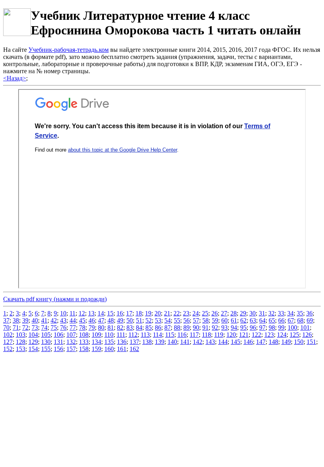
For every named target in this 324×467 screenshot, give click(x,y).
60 (224, 320)
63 (253, 320)
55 (177, 320)
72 (25, 327)
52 (148, 320)
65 (272, 320)
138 (147, 341)
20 (157, 313)
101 (305, 327)
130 (46, 341)
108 (84, 334)
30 (252, 313)
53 (158, 320)
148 (273, 341)
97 (262, 327)
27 (224, 313)
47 (101, 320)
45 (82, 320)
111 (121, 334)
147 (261, 341)
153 (20, 349)
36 (309, 313)
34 (290, 313)
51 (139, 320)
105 (46, 334)
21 (167, 313)
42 (54, 320)
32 (271, 313)
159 (96, 349)
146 (248, 341)
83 (129, 327)
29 (243, 313)
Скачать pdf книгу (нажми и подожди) (55, 299)
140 (172, 341)
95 (243, 327)
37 (6, 320)
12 (82, 313)
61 (234, 320)
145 (235, 341)
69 (310, 320)
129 (33, 341)
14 (101, 313)
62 (243, 320)
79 (92, 327)
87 (167, 327)
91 (205, 327)
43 (63, 320)
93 (224, 327)
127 (8, 341)
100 (292, 327)
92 (215, 327)
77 (73, 327)
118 (206, 334)
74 (44, 327)
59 (215, 320)
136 (121, 341)
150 (298, 341)
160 (109, 349)
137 (134, 341)
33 (281, 313)
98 (272, 327)
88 (177, 327)
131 (58, 341)
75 (54, 327)
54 (167, 320)
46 (92, 320)
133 (84, 341)
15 (110, 313)
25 (205, 313)
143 (210, 341)
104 (33, 334)
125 (294, 334)
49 (120, 320)
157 (71, 349)
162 (134, 349)
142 (197, 341)
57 (196, 320)
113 (145, 334)
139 (159, 341)
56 (186, 320)
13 (91, 313)
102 (8, 334)
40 (35, 320)
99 (281, 327)
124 (281, 334)
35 (300, 313)
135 (109, 341)
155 (46, 349)
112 (133, 334)
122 (256, 334)
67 (291, 320)
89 (186, 327)
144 (223, 341)
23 (186, 313)
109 (96, 334)
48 (110, 320)
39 (25, 320)
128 (20, 341)
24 (195, 313)
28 (233, 313)
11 (72, 313)
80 (101, 327)
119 (218, 334)
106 (58, 334)
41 (44, 320)
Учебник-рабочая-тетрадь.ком (68, 49)
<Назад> (14, 78)
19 (148, 313)
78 (82, 327)
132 (71, 341)
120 (231, 334)
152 (8, 349)
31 (262, 313)
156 (58, 349)
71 (16, 327)
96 (253, 327)
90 (196, 327)
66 (281, 320)
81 (110, 327)
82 (120, 327)
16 (120, 313)
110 (108, 334)
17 (129, 313)
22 (176, 313)
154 (33, 349)
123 (269, 334)
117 (194, 334)
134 (96, 341)
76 (63, 327)
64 (262, 320)
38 (16, 320)
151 (311, 341)
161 (121, 349)
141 (185, 341)
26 (214, 313)
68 (300, 320)
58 (205, 320)
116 (181, 334)
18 (139, 313)
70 (6, 327)
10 (63, 313)
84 (139, 327)
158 (84, 349)
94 (234, 327)
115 (169, 334)
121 (244, 334)
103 (20, 334)
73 (35, 327)
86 (158, 327)
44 (73, 320)
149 (286, 341)
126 (307, 334)
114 (157, 334)
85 (148, 327)
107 (71, 334)
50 (129, 320)
